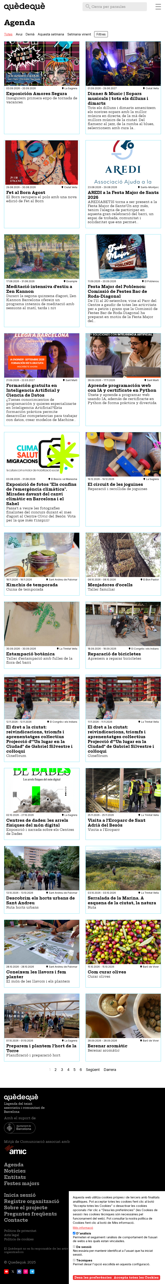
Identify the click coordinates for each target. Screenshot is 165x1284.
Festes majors (21, 1183)
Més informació (83, 1227)
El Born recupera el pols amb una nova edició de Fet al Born (41, 199)
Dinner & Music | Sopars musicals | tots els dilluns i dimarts (118, 98)
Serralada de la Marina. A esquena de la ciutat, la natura (122, 900)
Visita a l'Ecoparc (104, 830)
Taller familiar (101, 589)
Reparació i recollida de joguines (117, 489)
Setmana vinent (79, 34)
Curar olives (99, 976)
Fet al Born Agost (25, 192)
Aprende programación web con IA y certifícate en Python (122, 388)
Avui (19, 34)
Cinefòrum (16, 756)
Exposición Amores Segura (36, 93)
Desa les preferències (93, 1277)
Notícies (15, 1171)
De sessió (84, 1247)
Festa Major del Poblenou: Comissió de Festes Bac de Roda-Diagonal (117, 291)
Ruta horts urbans (22, 907)
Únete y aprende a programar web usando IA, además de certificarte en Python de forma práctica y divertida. (122, 399)
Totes (8, 34)
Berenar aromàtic (107, 1046)
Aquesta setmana (51, 34)
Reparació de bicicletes (114, 654)
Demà (30, 34)
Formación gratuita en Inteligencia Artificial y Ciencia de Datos (33, 390)
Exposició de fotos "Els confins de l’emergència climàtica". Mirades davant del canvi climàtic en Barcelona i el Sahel (41, 494)
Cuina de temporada (24, 589)
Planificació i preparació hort (33, 1055)
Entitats (15, 1177)
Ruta (92, 907)
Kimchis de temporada (32, 584)
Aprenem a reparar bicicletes (114, 658)
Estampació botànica (30, 654)
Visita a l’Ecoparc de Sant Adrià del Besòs (116, 823)
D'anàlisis (83, 1233)
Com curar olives (107, 972)
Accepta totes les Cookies (136, 1277)
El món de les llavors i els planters (38, 981)
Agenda (14, 1165)
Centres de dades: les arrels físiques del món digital (37, 823)
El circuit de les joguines (115, 484)
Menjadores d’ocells (110, 584)
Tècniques (84, 1260)
